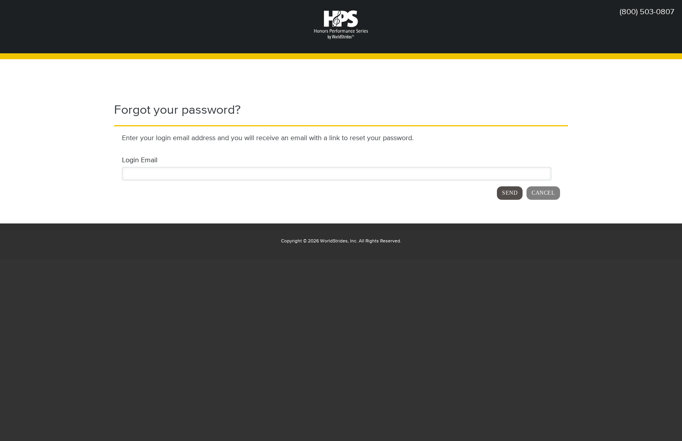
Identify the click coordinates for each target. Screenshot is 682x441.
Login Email (139, 160)
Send (509, 193)
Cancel (543, 193)
